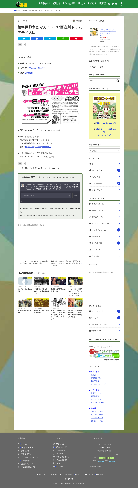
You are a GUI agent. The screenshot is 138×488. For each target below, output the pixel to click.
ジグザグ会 (95, 177)
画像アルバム (96, 393)
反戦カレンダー (97, 210)
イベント (24, 10)
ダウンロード (96, 249)
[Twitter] (113, 4)
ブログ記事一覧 (97, 204)
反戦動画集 (95, 236)
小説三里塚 (95, 381)
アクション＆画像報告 (100, 223)
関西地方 (33, 68)
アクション (60, 444)
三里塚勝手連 (97, 183)
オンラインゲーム (99, 230)
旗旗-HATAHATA (64, 483)
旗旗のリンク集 (97, 421)
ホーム (94, 163)
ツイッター (95, 318)
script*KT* (118, 454)
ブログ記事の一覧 (28, 467)
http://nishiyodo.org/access (37, 146)
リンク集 (95, 256)
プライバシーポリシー (29, 457)
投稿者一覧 (25, 460)
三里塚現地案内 (97, 417)
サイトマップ (96, 190)
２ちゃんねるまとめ (98, 384)
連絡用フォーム (27, 464)
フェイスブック (97, 311)
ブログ (93, 375)
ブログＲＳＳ (96, 331)
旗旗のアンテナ (97, 217)
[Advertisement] (50, 239)
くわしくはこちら (105, 135)
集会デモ (42, 68)
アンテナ (59, 453)
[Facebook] (109, 4)
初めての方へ (96, 170)
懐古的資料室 (96, 243)
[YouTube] (116, 4)
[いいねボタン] (20, 44)
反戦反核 (29, 72)
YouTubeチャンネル (99, 324)
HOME (18, 10)
